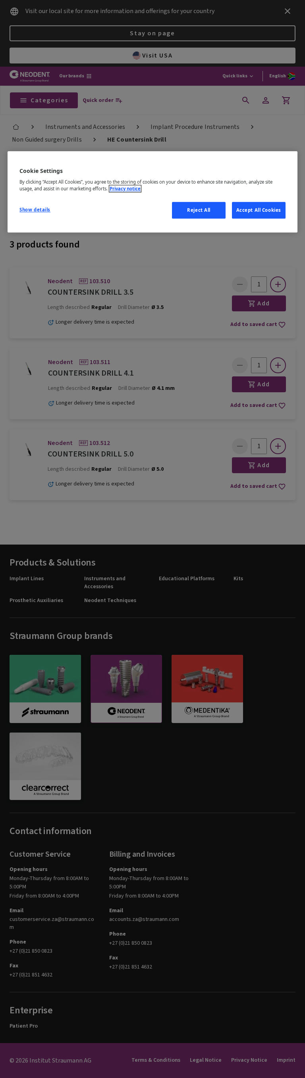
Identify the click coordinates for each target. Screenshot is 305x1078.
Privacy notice (125, 189)
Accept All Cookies (258, 210)
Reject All (198, 210)
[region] (152, 192)
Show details (34, 210)
